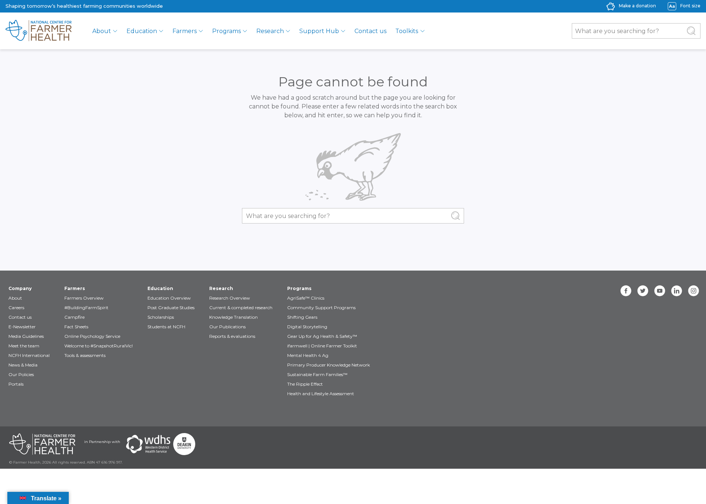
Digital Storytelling (307, 326)
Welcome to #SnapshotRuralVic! (98, 345)
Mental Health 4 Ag (307, 355)
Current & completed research (240, 307)
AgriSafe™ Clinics (305, 298)
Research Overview (229, 298)
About (101, 31)
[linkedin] (676, 290)
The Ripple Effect (305, 384)
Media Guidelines (26, 336)
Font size (690, 5)
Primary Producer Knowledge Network (328, 365)
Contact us (370, 31)
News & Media (23, 365)
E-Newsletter (22, 326)
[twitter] (642, 290)
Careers (16, 307)
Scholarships (160, 317)
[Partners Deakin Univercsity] (184, 444)
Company (20, 288)
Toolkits (406, 31)
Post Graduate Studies (171, 307)
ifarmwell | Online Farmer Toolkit (322, 345)
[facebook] (625, 290)
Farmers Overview (84, 298)
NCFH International (29, 355)
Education (141, 31)
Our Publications (227, 326)
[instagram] (693, 290)
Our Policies (21, 374)
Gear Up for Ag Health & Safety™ (322, 336)
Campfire (74, 317)
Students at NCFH (166, 326)
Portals (16, 384)
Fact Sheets (76, 326)
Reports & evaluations (232, 336)
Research (270, 31)
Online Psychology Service (92, 336)
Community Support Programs (321, 307)
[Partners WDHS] (148, 444)
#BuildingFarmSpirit (86, 307)
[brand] (39, 31)
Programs (226, 31)
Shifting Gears (302, 317)
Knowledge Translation (233, 317)
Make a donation (637, 5)
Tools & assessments (85, 355)
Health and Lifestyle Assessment (320, 393)
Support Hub (319, 31)
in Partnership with (102, 441)
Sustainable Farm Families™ (317, 374)
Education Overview (169, 298)
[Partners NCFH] (42, 444)
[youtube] (659, 290)
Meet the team (23, 345)
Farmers (184, 31)
